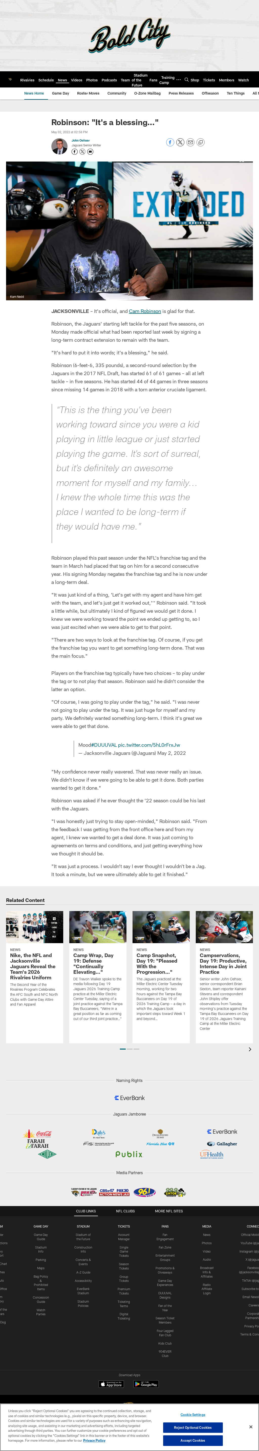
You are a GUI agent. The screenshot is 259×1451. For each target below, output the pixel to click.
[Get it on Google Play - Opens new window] (146, 1386)
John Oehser (81, 140)
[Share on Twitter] (180, 145)
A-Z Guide (83, 1272)
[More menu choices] (179, 80)
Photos (207, 1243)
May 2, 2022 (171, 753)
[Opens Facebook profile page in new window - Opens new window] (75, 152)
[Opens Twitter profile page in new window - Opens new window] (82, 152)
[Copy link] (201, 142)
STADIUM (83, 1226)
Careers (254, 1305)
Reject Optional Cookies (193, 1427)
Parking (41, 1259)
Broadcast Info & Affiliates (207, 1272)
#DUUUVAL (104, 745)
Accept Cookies (193, 1440)
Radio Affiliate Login (207, 1289)
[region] (129, 1427)
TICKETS (124, 1226)
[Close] (250, 1427)
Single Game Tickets (124, 1251)
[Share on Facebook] (170, 145)
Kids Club (165, 1343)
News (206, 1234)
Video (207, 1251)
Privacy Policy (94, 1440)
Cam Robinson (145, 311)
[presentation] (251, 1050)
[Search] (187, 79)
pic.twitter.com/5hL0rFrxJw (149, 745)
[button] (122, 1049)
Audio (207, 1259)
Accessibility (83, 1280)
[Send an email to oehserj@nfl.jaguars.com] (90, 152)
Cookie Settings (193, 1415)
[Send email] (190, 145)
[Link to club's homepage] (10, 79)
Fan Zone (165, 1247)
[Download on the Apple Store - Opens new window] (111, 1384)
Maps (41, 1268)
